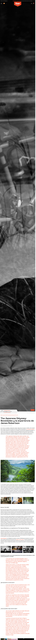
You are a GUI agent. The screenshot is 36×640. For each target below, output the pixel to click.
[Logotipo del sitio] (17, 4)
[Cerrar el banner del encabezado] (34, 1)
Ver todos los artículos (7, 412)
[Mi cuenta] (31, 3)
